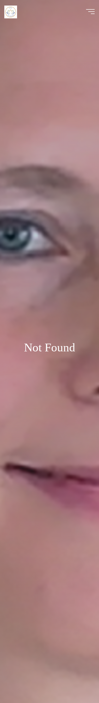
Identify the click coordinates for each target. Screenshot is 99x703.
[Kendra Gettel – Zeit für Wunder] (10, 11)
